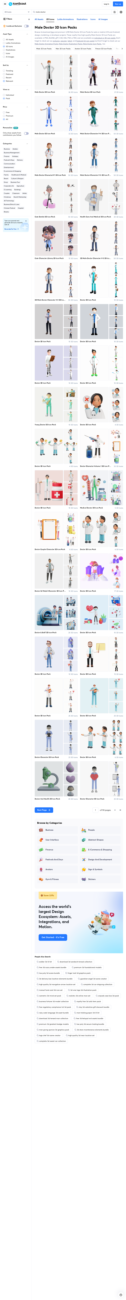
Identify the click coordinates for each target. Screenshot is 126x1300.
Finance (6, 156)
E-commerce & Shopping (12, 171)
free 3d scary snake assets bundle (52, 967)
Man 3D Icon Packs (63, 49)
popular (64, 41)
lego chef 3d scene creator (49, 1035)
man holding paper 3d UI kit (88, 1013)
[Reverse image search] (115, 12)
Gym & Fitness (52, 879)
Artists (25, 193)
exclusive (56, 41)
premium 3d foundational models (88, 967)
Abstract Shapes (95, 840)
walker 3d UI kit (45, 962)
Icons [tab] (92, 19)
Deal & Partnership (20, 197)
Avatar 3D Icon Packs (83, 49)
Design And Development (100, 860)
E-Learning (7, 190)
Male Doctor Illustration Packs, (71, 44)
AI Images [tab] (103, 19)
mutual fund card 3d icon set (51, 990)
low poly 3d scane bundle (49, 973)
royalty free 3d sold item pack (89, 1001)
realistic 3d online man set (79, 996)
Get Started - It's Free (53, 937)
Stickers (91, 879)
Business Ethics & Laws (11, 204)
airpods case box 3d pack (108, 996)
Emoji (6, 182)
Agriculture (20, 186)
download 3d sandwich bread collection (76, 962)
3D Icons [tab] (50, 19)
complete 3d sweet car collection (52, 1041)
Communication (9, 164)
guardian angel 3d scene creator (93, 979)
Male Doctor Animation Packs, (47, 44)
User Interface (52, 840)
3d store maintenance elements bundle (93, 1030)
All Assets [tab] (39, 19)
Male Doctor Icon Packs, (92, 44)
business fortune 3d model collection (54, 1001)
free (52, 32)
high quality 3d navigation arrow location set (57, 984)
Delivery (20, 160)
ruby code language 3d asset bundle (54, 1013)
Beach (6, 178)
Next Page (42, 810)
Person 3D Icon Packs (103, 49)
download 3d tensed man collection (53, 1018)
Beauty (6, 212)
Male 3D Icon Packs (44, 49)
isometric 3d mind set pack (50, 996)
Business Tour (15, 182)
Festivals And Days (54, 860)
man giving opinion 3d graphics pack (54, 1030)
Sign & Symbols (95, 869)
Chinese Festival (9, 208)
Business (7, 149)
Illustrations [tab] (82, 19)
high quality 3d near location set (81, 1035)
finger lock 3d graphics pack (79, 973)
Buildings (17, 190)
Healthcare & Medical (18, 175)
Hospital (21, 208)
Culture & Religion (17, 178)
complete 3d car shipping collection (97, 984)
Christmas (7, 197)
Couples (6, 193)
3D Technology (9, 201)
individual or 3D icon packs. (105, 38)
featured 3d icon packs (85, 41)
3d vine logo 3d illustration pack (83, 990)
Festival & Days (9, 160)
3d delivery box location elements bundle (55, 979)
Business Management (11, 153)
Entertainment (9, 167)
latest (70, 41)
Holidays (15, 156)
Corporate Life (9, 186)
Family (6, 175)
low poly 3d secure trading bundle (90, 1024)
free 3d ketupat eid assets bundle (89, 1018)
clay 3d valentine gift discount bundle (94, 1007)
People (91, 830)
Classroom (16, 193)
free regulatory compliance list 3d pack (55, 1007)
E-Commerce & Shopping (100, 850)
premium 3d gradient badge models (54, 1024)
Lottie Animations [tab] (65, 19)
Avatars (15, 149)
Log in (106, 4)
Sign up (118, 4)
